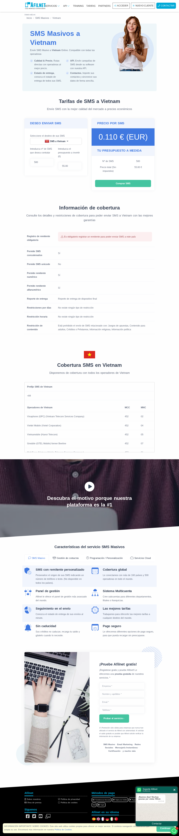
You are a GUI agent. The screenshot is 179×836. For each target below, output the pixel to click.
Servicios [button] (51, 6)
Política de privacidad (70, 799)
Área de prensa (34, 802)
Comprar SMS (123, 183)
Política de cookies (68, 802)
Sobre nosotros (33, 799)
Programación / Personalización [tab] (106, 558)
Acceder (122, 5)
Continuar (165, 828)
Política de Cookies (63, 829)
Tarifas (91, 6)
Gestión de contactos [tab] (67, 558)
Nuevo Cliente (145, 5)
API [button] (65, 6)
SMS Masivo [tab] (38, 558)
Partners (104, 6)
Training (78, 6)
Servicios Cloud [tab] (142, 558)
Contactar (168, 5)
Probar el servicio (113, 718)
